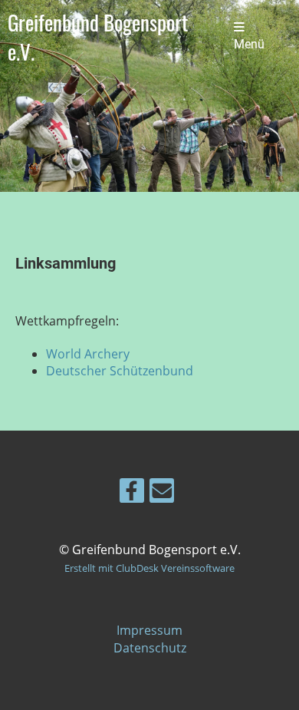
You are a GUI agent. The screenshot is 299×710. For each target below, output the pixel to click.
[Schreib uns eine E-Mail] (162, 493)
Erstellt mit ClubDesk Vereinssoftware (149, 568)
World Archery (88, 353)
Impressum (149, 630)
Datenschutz (149, 647)
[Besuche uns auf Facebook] (132, 493)
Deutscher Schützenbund (119, 370)
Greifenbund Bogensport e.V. (98, 37)
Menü (249, 44)
